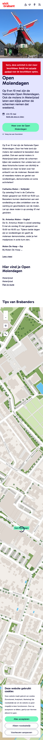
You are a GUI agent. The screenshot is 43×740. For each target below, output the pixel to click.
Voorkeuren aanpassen (21, 732)
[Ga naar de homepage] (9, 4)
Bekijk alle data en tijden (15, 117)
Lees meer (7, 256)
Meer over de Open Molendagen (20, 127)
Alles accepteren (21, 719)
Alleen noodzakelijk (21, 725)
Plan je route (8, 284)
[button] (21, 529)
